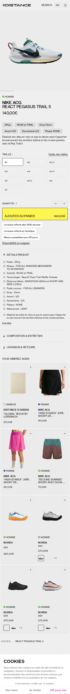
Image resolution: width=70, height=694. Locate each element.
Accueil (6, 641)
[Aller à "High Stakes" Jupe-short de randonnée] (52, 382)
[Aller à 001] (17, 515)
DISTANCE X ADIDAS (16, 409)
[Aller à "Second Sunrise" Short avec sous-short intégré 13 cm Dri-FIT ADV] (52, 449)
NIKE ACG (44, 409)
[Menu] (65, 5)
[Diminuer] (55, 203)
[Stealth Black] (48, 558)
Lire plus (6, 323)
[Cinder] (14, 628)
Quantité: (9, 203)
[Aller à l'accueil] (16, 5)
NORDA (8, 542)
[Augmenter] (64, 203)
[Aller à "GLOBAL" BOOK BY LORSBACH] (17, 382)
